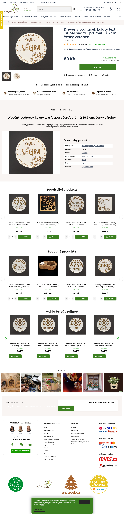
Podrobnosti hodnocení (96, 44)
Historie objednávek (77, 433)
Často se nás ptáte (50, 457)
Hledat (74, 9)
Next (121, 217)
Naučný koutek (48, 459)
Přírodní (84, 153)
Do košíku (97, 67)
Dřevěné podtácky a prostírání (93, 146)
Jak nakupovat (48, 436)
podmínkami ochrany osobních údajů (101, 402)
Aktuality (46, 448)
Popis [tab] (53, 110)
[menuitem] (11, 17)
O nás (4, 2)
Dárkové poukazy (49, 442)
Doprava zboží (75, 436)
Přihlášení (74, 427)
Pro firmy (13, 2)
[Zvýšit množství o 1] (75, 68)
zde (42, 505)
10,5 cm (84, 163)
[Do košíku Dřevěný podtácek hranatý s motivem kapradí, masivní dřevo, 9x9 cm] (53, 237)
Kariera (46, 451)
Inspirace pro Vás (49, 445)
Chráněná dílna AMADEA (47, 2)
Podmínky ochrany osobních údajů (80, 442)
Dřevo (84, 160)
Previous (3, 217)
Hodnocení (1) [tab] (66, 110)
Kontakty (46, 433)
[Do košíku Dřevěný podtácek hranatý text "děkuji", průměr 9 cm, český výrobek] (110, 237)
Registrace (74, 430)
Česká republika (87, 156)
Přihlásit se (66, 408)
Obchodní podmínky (77, 439)
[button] (20, 353)
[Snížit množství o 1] (67, 68)
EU (44, 454)
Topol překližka (87, 167)
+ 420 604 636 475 (21, 439)
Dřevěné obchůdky (27, 2)
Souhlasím (85, 502)
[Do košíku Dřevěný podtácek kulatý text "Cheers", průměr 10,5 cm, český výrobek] (81, 298)
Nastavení (39, 509)
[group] (20, 338)
